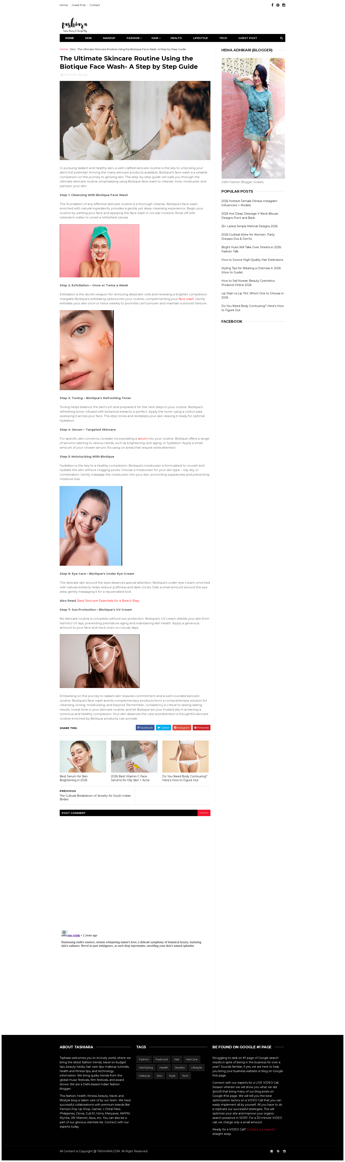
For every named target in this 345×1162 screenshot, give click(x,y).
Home (64, 5)
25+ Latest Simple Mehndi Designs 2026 (249, 226)
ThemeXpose (67, 1155)
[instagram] (283, 5)
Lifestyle (200, 38)
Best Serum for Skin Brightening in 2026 (74, 778)
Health (176, 38)
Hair (155, 38)
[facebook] (272, 5)
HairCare (192, 1059)
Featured (162, 1059)
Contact (94, 5)
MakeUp (109, 38)
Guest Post (79, 5)
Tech (223, 38)
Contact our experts (261, 1129)
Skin (88, 38)
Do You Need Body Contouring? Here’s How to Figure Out (184, 778)
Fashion (133, 38)
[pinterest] (277, 5)
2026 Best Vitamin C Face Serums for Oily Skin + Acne (130, 778)
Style (172, 1075)
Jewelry (180, 1067)
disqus (203, 813)
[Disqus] (135, 870)
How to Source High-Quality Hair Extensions (252, 260)
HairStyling (146, 1067)
